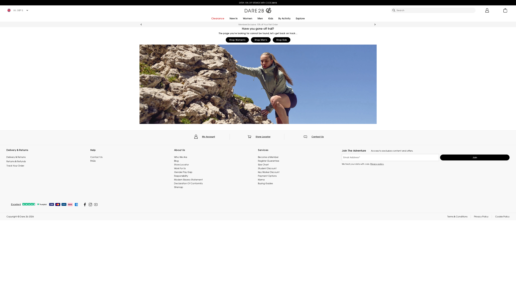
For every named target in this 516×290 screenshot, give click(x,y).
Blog (176, 161)
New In (234, 18)
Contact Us (317, 136)
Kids (270, 18)
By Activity (284, 18)
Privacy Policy (481, 216)
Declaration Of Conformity (188, 183)
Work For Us (180, 168)
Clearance (217, 18)
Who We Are (180, 157)
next (375, 24)
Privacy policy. (377, 164)
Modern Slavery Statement (188, 179)
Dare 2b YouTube (96, 204)
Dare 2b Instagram (90, 204)
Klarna (261, 179)
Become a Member (268, 157)
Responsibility (181, 176)
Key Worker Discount (269, 172)
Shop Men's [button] (261, 40)
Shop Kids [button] (281, 40)
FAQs (93, 161)
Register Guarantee (268, 161)
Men (260, 18)
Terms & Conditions (457, 216)
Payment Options (267, 176)
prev (141, 24)
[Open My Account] (487, 10)
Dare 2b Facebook (85, 204)
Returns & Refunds (16, 161)
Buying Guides (265, 183)
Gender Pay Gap (183, 172)
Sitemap (178, 187)
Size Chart (263, 164)
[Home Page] (258, 9)
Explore (300, 18)
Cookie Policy (502, 216)
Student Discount (267, 168)
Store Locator (263, 136)
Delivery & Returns (16, 157)
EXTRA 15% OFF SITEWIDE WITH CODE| (258, 3)
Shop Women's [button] (237, 40)
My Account (208, 136)
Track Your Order (15, 165)
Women (247, 18)
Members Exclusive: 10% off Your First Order (258, 24)
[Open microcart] (505, 10)
